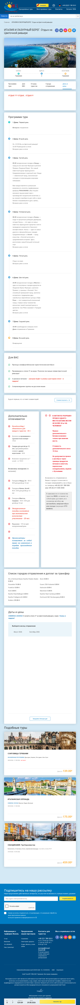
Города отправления (50, 85)
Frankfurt (13, 587)
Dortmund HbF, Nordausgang (52, 597)
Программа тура (12, 85)
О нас (6, 938)
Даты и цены (65, 85)
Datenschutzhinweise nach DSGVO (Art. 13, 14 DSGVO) (33, 970)
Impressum (60, 970)
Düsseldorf (14, 584)
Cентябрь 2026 (34, 632)
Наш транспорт (9, 947)
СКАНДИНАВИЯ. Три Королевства (21, 845)
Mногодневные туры (44, 9)
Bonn (44, 579)
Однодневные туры (26, 9)
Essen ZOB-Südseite (49, 584)
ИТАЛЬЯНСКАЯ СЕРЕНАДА (18, 799)
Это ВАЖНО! (8, 944)
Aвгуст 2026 (18, 632)
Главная (7, 22)
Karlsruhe (45, 587)
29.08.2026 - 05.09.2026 (14, 851)
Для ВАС (23, 85)
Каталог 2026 (71, 9)
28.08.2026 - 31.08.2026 (17, 760)
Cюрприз (43, 5)
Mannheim (46, 591)
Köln (12, 591)
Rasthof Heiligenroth (17, 597)
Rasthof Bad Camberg (50, 594)
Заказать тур (57, 1001)
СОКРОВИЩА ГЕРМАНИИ (18, 754)
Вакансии (7, 941)
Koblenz (14, 600)
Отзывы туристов (34, 85)
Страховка (24, 938)
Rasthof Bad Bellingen (18, 594)
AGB (53, 970)
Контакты (58, 9)
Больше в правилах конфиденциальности (21, 917)
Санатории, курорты (27, 941)
